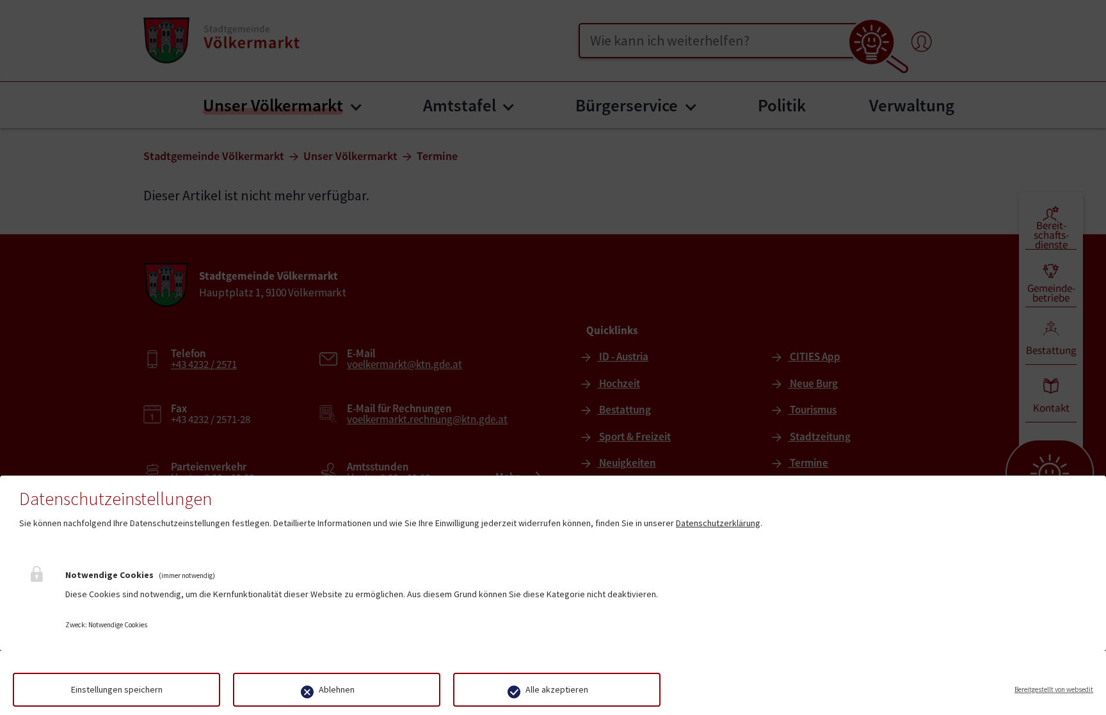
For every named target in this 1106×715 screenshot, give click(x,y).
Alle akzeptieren (556, 689)
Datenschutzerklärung (718, 523)
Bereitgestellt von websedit (1053, 689)
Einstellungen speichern (117, 689)
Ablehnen (337, 689)
